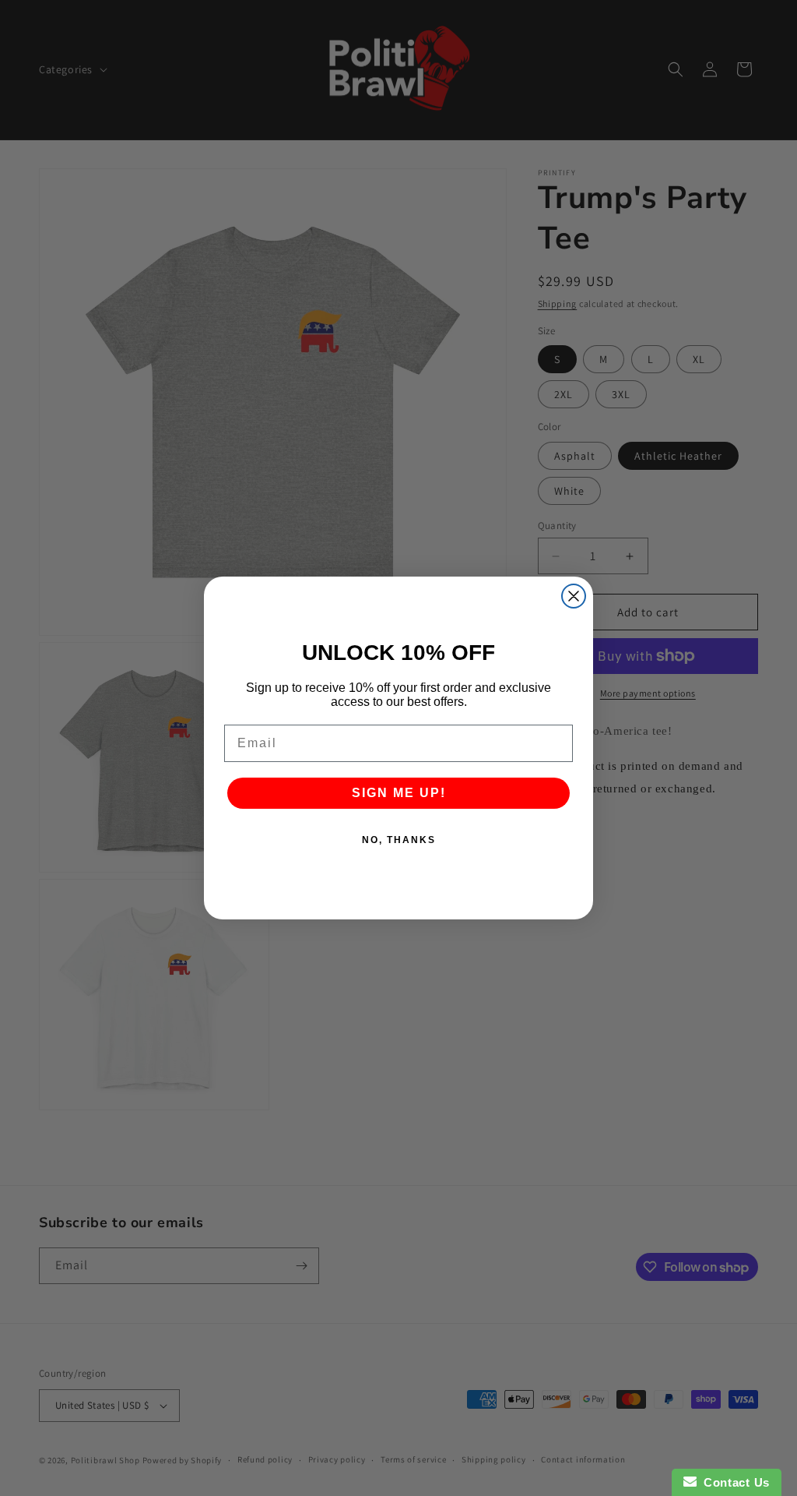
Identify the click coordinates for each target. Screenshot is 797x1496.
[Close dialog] (573, 596)
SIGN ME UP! (399, 792)
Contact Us (733, 1482)
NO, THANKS (399, 839)
